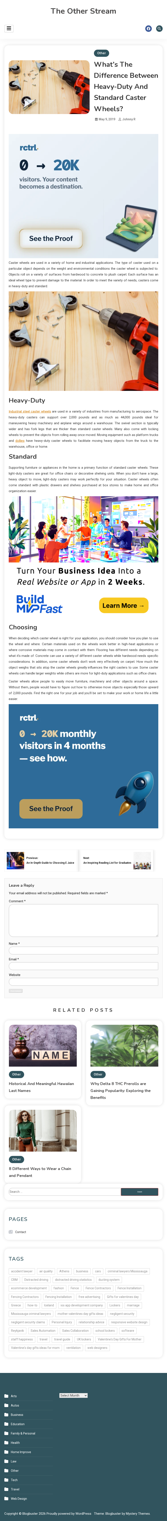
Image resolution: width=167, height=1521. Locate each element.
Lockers (115, 1305)
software (128, 1330)
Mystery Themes (138, 1514)
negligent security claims (28, 1322)
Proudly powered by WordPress (69, 1514)
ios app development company (82, 1305)
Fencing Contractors (25, 1297)
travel (43, 1339)
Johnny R (128, 119)
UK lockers (84, 1339)
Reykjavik (17, 1330)
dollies (20, 441)
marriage (133, 1305)
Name (14, 944)
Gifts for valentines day (123, 1297)
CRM (14, 1279)
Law (14, 1461)
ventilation (73, 1348)
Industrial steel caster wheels (30, 411)
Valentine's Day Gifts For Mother (120, 1339)
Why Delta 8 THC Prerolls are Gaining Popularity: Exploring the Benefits (120, 1090)
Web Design (19, 1498)
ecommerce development (29, 1288)
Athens (64, 1271)
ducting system (109, 1279)
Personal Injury (62, 1322)
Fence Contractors (98, 1288)
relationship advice (91, 1322)
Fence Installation (130, 1288)
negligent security (122, 1313)
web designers (97, 1348)
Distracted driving (36, 1279)
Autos (15, 1405)
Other (101, 53)
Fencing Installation (58, 1297)
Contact (20, 1232)
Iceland (49, 1305)
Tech (14, 1480)
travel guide (62, 1339)
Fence (75, 1288)
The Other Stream (83, 11)
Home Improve (21, 1452)
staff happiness (22, 1339)
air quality (46, 1271)
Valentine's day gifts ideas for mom (35, 1348)
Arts (14, 1396)
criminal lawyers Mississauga (127, 1271)
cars (98, 1271)
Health (15, 1442)
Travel (15, 1489)
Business (17, 1415)
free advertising (89, 1297)
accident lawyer (22, 1271)
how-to (32, 1305)
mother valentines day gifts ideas (80, 1313)
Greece (16, 1305)
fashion (58, 1288)
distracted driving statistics (73, 1279)
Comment (17, 901)
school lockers (105, 1330)
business (82, 1271)
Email (14, 959)
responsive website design (129, 1322)
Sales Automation (43, 1330)
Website (14, 975)
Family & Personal (23, 1433)
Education (18, 1424)
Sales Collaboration (75, 1330)
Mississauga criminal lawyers (31, 1313)
